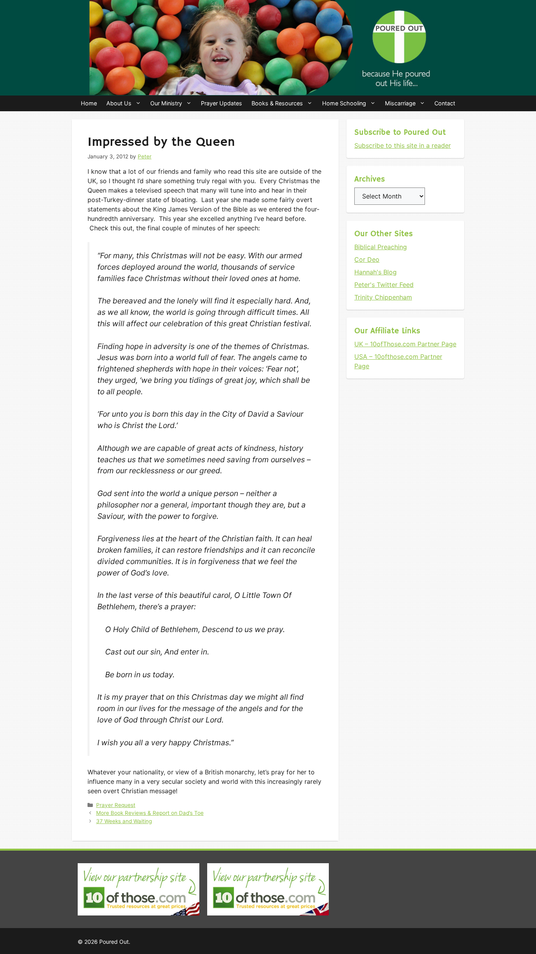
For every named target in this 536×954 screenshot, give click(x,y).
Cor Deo (366, 259)
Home (89, 103)
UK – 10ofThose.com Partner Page (405, 344)
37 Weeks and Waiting (124, 821)
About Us (118, 103)
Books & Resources (277, 103)
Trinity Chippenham (383, 297)
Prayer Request (115, 805)
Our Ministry (166, 103)
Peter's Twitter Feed (384, 285)
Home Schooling (344, 103)
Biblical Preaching (380, 247)
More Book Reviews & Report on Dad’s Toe (150, 813)
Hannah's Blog (375, 272)
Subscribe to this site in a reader (402, 145)
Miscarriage (400, 103)
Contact (444, 103)
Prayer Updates (221, 103)
